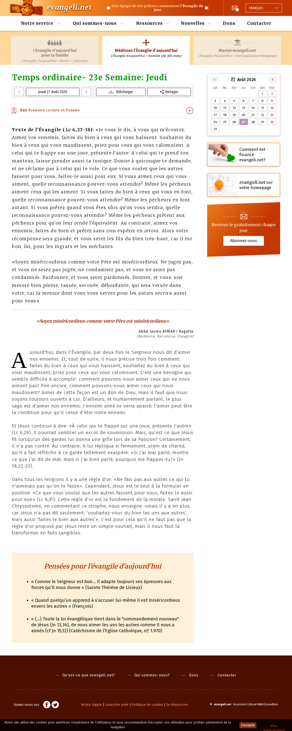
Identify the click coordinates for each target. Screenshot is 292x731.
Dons (229, 23)
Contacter (259, 23)
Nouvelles (193, 23)
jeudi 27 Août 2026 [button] (52, 91)
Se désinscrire (177, 705)
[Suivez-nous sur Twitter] (55, 705)
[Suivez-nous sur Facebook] (46, 705)
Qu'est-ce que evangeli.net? (88, 675)
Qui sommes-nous (95, 23)
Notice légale (91, 705)
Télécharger (124, 92)
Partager (171, 92)
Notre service (38, 23)
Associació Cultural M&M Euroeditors (255, 704)
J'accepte (248, 725)
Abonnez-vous (243, 240)
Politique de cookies (147, 705)
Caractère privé (116, 705)
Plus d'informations (274, 726)
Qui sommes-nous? (152, 675)
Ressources (149, 23)
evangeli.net (69, 7)
